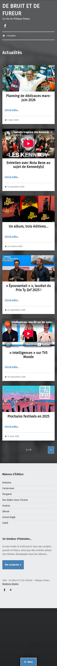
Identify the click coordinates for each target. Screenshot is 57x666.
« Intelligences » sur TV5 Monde (29, 355)
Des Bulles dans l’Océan (15, 500)
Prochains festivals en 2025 (28, 416)
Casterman (8, 488)
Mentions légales (10, 584)
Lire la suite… (12, 110)
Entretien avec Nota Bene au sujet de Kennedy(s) (28, 165)
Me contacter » (13, 564)
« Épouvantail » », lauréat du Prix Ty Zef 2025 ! (28, 288)
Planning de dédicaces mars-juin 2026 (28, 98)
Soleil (5, 522)
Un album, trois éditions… (28, 226)
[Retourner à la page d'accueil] (4, 36)
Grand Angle (8, 517)
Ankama (6, 482)
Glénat (5, 511)
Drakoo (6, 505)
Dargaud (7, 494)
